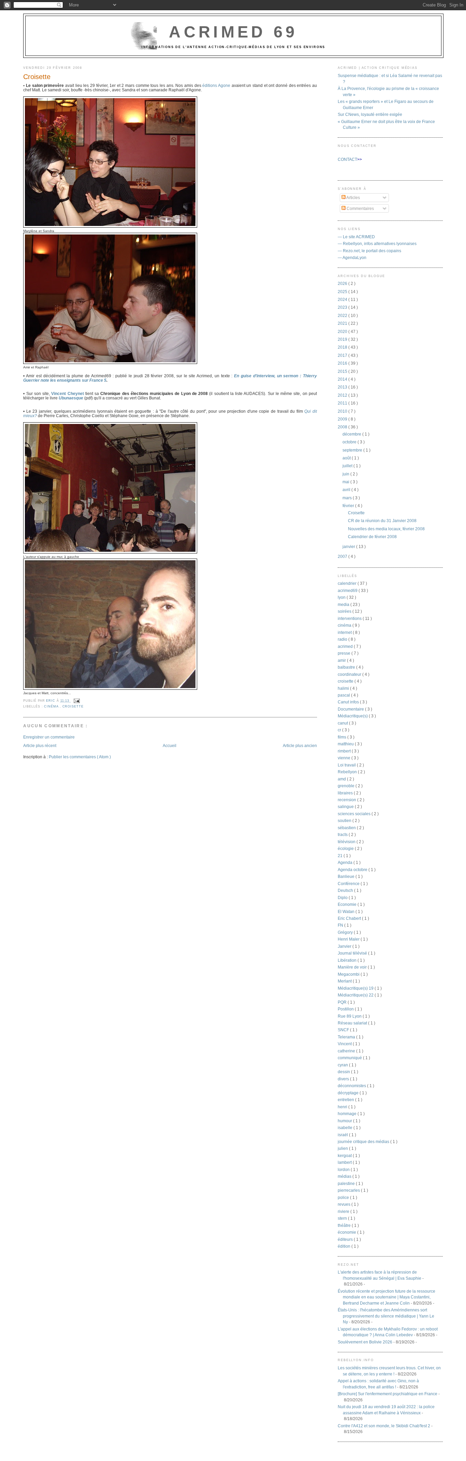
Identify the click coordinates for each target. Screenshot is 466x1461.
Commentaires (360, 208)
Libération (348, 960)
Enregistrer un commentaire (49, 737)
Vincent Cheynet (67, 393)
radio (343, 639)
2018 (343, 347)
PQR (343, 1002)
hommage (348, 1113)
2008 (343, 427)
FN (341, 925)
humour (345, 1120)
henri (343, 1107)
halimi (344, 688)
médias (345, 1176)
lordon (344, 1169)
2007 (343, 556)
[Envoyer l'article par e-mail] (76, 700)
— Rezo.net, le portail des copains (369, 250)
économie (347, 1232)
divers (344, 1079)
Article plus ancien (300, 745)
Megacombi (349, 974)
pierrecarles (349, 1190)
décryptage (349, 1093)
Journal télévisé (353, 953)
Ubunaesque (71, 398)
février (349, 505)
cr (340, 730)
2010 (343, 411)
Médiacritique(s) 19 (356, 988)
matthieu (346, 744)
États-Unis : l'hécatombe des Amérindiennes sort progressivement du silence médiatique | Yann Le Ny (386, 1316)
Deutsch (346, 890)
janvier (349, 546)
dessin (344, 1071)
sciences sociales (355, 813)
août (347, 458)
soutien (345, 820)
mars (348, 498)
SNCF (344, 1030)
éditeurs (346, 1239)
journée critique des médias (364, 1141)
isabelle (345, 1127)
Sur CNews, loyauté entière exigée (370, 114)
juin (346, 474)
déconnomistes (352, 1085)
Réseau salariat (353, 1023)
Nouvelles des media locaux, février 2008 (386, 529)
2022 (343, 315)
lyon (342, 597)
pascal (344, 695)
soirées (345, 611)
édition (344, 1246)
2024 (343, 299)
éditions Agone (216, 85)
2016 (343, 363)
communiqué (350, 1057)
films (342, 737)
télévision (347, 841)
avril (347, 489)
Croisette (356, 513)
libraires (346, 793)
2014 (343, 379)
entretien (346, 1099)
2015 (343, 371)
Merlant (345, 981)
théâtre (345, 1225)
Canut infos (349, 702)
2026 (343, 283)
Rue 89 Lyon (350, 1016)
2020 (343, 331)
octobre (350, 442)
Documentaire (351, 709)
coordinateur (350, 674)
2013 (343, 387)
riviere (344, 1211)
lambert (345, 1162)
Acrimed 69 (233, 32)
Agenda (345, 862)
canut (343, 723)
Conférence (349, 883)
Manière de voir (353, 967)
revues (344, 1204)
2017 (343, 355)
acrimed (346, 646)
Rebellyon (348, 772)
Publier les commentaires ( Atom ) (80, 757)
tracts (343, 834)
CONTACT (347, 159)
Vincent (345, 1043)
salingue (346, 806)
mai (346, 482)
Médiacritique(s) (353, 716)
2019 (343, 339)
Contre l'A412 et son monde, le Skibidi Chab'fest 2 (384, 1426)
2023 (343, 307)
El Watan (346, 911)
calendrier (348, 583)
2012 (343, 395)
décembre (352, 434)
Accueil (169, 745)
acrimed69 (348, 590)
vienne (344, 758)
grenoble (346, 785)
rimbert (345, 751)
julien (343, 1148)
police (344, 1197)
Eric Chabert (350, 918)
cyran (343, 1065)
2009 (343, 419)
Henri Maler (349, 939)
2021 (343, 323)
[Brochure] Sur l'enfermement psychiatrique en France (387, 1393)
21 (341, 855)
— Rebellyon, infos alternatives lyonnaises (377, 243)
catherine (347, 1051)
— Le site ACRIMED (356, 236)
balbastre (347, 667)
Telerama (347, 1037)
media (344, 604)
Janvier (345, 946)
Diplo (343, 897)
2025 (343, 291)
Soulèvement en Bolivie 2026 (365, 1342)
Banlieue (346, 876)
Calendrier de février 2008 (372, 536)
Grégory (346, 932)
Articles (353, 197)
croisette (73, 706)
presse (344, 653)
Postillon (346, 1009)
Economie (348, 904)
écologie (346, 848)
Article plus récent (39, 745)
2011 (343, 403)
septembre (353, 450)
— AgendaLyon (352, 257)
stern (343, 1218)
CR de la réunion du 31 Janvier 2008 (382, 520)
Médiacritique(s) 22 (356, 995)
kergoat (345, 1155)
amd (342, 779)
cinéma (51, 706)
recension (347, 799)
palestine (347, 1183)
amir (342, 660)
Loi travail (347, 765)
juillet (348, 465)
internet (345, 632)
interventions (350, 618)
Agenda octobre (353, 869)
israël (343, 1134)
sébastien (347, 827)
